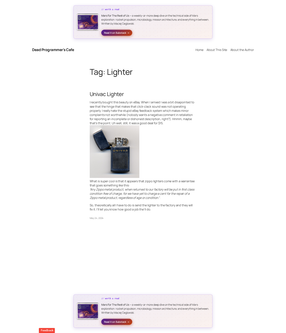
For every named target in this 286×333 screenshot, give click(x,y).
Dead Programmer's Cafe (53, 49)
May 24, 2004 (97, 218)
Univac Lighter (107, 94)
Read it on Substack (116, 32)
